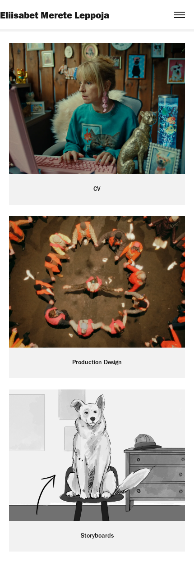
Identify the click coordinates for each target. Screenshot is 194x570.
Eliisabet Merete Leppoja (54, 15)
